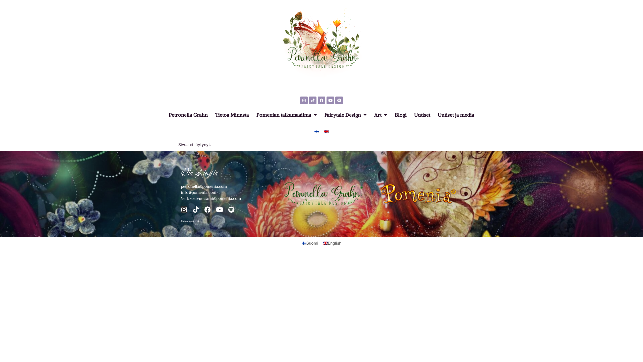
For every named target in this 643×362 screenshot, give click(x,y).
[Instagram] (304, 100)
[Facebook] (321, 100)
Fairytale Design (343, 115)
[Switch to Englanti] (326, 131)
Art (378, 115)
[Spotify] (339, 100)
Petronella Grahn (188, 115)
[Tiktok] (312, 100)
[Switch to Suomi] (317, 131)
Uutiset (422, 115)
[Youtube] (330, 100)
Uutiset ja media (456, 115)
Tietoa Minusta (232, 115)
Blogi (401, 115)
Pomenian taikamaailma (283, 115)
